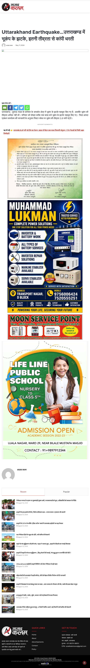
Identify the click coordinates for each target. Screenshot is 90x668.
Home (34, 635)
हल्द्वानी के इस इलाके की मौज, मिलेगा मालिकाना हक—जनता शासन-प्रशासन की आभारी (40, 512)
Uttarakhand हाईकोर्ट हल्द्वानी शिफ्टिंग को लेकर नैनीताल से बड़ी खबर (36, 564)
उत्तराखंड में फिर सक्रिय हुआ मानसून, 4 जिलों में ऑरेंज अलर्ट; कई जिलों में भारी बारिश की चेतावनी (43, 607)
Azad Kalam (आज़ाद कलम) (48, 658)
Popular (66, 492)
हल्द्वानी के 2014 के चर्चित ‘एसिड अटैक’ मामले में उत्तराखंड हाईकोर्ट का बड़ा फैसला (39, 523)
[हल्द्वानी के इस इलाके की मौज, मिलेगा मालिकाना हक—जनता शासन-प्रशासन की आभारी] (8, 516)
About (34, 638)
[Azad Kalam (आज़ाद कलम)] (13, 7)
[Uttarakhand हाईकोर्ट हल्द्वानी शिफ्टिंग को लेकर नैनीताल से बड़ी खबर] (8, 567)
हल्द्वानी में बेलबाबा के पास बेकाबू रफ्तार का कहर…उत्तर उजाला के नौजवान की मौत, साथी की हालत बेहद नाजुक (46, 584)
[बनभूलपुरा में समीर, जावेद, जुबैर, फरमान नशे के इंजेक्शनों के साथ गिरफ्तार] (8, 599)
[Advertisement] (45, 20)
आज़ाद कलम (21, 469)
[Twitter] (21, 107)
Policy (34, 649)
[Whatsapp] (27, 107)
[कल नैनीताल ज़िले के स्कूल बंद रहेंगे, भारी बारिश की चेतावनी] (8, 537)
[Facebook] (10, 107)
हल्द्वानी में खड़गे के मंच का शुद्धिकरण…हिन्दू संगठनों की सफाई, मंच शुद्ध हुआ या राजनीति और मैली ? (43, 553)
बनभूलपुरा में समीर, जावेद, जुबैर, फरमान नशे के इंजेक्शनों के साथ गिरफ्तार (37, 595)
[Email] (4, 107)
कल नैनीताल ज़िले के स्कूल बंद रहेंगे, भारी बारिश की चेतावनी (33, 535)
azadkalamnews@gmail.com (76, 646)
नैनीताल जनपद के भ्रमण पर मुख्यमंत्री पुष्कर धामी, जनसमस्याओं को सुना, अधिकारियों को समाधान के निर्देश (46, 500)
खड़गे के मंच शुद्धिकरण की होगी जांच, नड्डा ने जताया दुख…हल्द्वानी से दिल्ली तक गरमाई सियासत (43, 544)
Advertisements (38, 642)
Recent (23, 492)
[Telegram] (15, 107)
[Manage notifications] (84, 663)
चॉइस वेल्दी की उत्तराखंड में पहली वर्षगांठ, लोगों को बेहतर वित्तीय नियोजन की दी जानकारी (41, 575)
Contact (35, 646)
